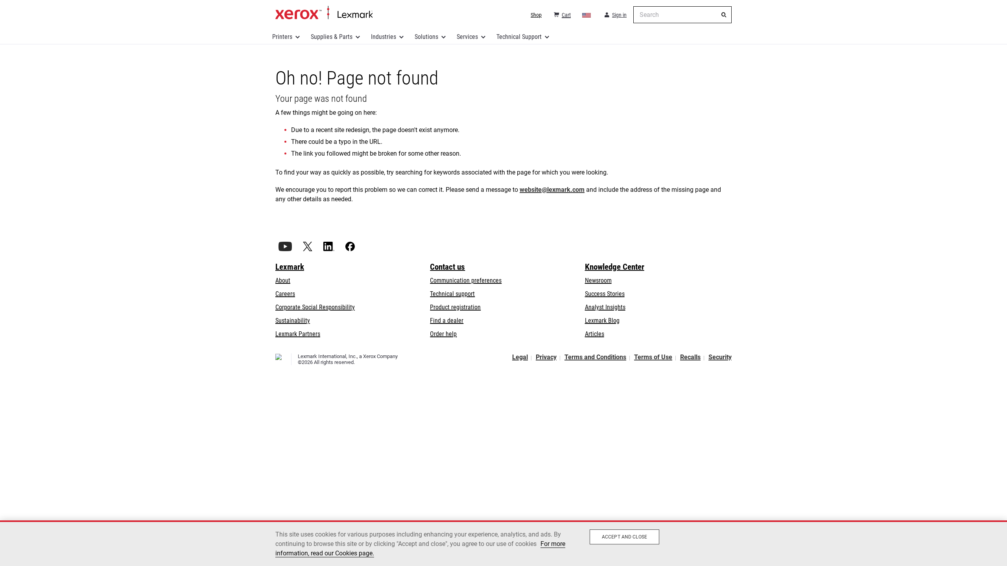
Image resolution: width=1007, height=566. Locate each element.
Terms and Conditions (595, 357)
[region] (503, 543)
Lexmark (289, 267)
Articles (594, 334)
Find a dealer (446, 320)
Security (720, 357)
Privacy (546, 357)
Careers (285, 294)
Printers (282, 36)
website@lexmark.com (552, 189)
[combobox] (682, 14)
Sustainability (292, 320)
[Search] (724, 15)
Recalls (690, 357)
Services (467, 36)
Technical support (452, 294)
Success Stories (605, 294)
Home (324, 13)
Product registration (455, 307)
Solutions (426, 36)
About (282, 280)
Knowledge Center (614, 267)
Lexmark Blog (602, 320)
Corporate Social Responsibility (315, 307)
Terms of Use (653, 357)
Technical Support (519, 36)
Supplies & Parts (331, 36)
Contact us (447, 267)
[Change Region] (586, 15)
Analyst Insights (605, 307)
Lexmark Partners (297, 334)
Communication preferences (466, 280)
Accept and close (624, 537)
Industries (383, 36)
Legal (520, 357)
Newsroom (598, 280)
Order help (443, 334)
